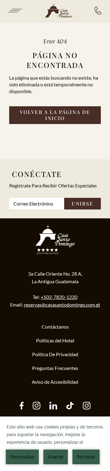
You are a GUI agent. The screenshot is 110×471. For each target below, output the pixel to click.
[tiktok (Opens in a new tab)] (70, 406)
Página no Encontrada (55, 60)
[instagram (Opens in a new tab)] (36, 406)
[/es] (58, 11)
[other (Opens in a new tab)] (53, 406)
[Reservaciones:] (98, 10)
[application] (55, 443)
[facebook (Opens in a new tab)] (22, 406)
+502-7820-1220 (59, 297)
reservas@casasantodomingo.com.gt (62, 304)
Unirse (82, 203)
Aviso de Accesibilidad (55, 382)
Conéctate (37, 174)
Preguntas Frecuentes (55, 368)
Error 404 (55, 41)
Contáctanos (55, 327)
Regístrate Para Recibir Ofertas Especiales (53, 185)
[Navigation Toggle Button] (14, 10)
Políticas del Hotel (55, 340)
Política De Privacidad (55, 354)
